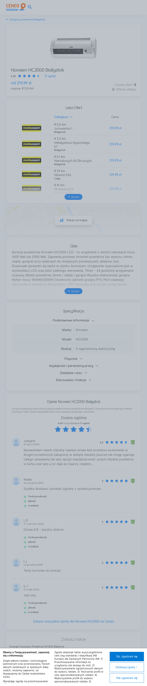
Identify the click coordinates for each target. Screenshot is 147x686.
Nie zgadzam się (126, 677)
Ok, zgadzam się (126, 656)
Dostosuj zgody (125, 667)
